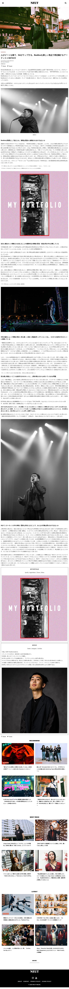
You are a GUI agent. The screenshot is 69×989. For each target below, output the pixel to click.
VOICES (3, 52)
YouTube (40, 648)
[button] (34, 960)
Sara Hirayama (6, 62)
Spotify (26, 572)
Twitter (29, 648)
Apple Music (33, 572)
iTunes (38, 572)
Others (42, 572)
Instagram (34, 648)
